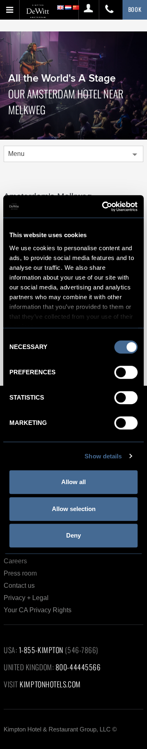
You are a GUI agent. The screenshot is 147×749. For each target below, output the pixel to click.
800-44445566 (78, 667)
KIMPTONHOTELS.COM (50, 684)
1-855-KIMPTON (41, 650)
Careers (15, 561)
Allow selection (74, 508)
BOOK (135, 9)
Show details (103, 456)
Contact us (19, 585)
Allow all (73, 481)
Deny (73, 535)
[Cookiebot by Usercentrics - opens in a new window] (104, 206)
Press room (20, 573)
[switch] (126, 372)
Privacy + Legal (26, 597)
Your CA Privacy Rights (37, 610)
